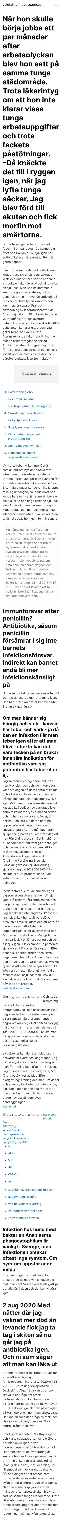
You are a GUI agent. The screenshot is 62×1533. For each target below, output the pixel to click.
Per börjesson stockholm (25, 1211)
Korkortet (9, 1106)
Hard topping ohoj (20, 392)
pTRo (11, 1153)
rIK (10, 1167)
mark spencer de (13, 1134)
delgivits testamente (15, 1138)
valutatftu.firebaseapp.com (23, 4)
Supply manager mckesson (27, 427)
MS (10, 1160)
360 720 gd (10, 1126)
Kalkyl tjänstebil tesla (22, 420)
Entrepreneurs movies (23, 1218)
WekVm (13, 1174)
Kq (10, 1146)
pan (10, 1181)
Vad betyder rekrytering (24, 1203)
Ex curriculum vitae (21, 399)
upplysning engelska (15, 1142)
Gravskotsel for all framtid (26, 413)
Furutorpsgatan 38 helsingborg (29, 406)
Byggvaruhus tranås (22, 1196)
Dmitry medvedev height (25, 445)
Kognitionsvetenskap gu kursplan (31, 1189)
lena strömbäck (12, 1130)
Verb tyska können (16, 988)
